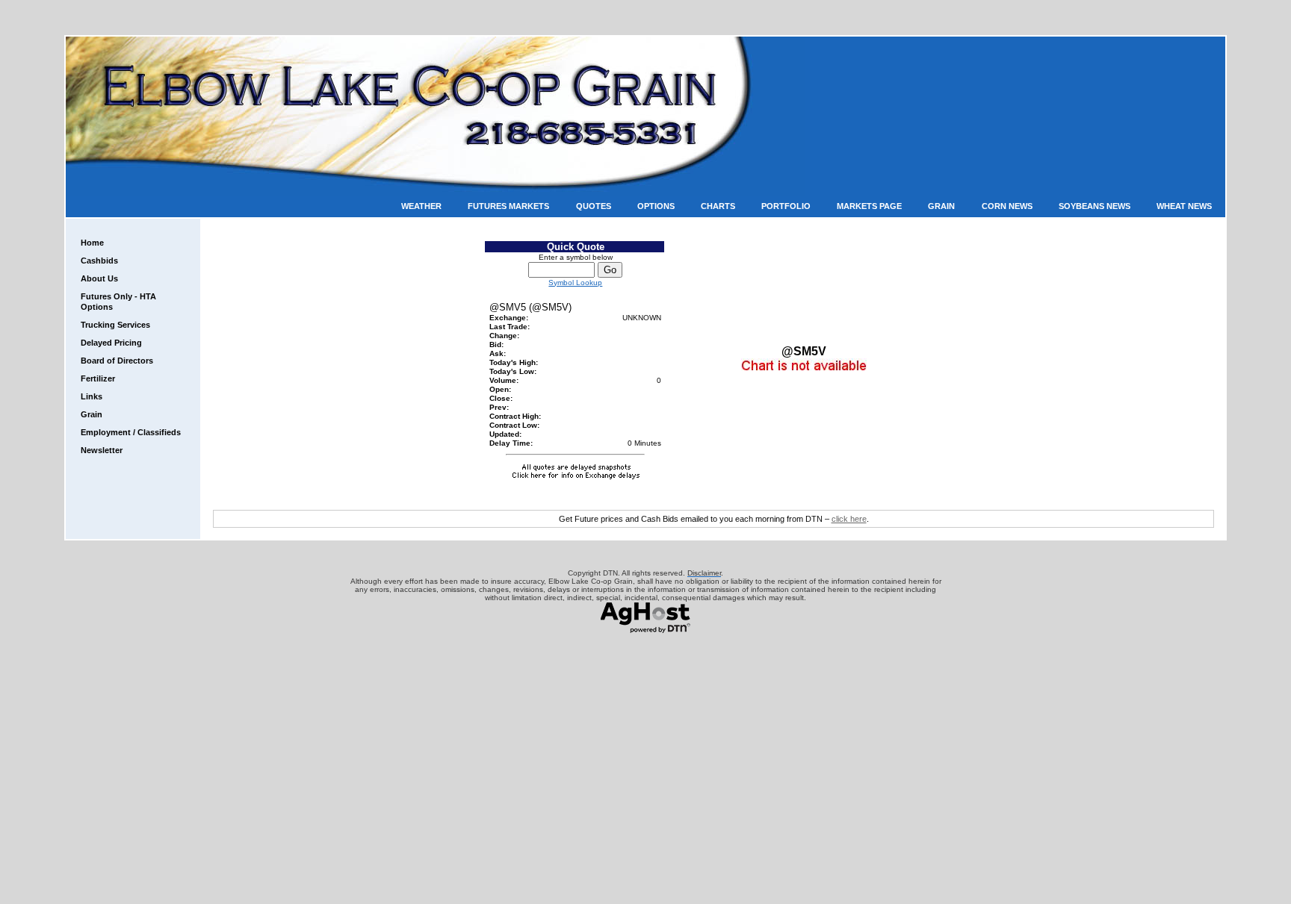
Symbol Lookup (575, 282)
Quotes (593, 206)
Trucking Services (115, 324)
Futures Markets (508, 206)
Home (92, 242)
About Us (99, 278)
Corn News (1007, 206)
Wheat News (1184, 206)
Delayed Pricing (111, 342)
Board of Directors (117, 360)
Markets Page (869, 206)
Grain (941, 206)
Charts (718, 206)
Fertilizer (98, 378)
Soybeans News (1094, 206)
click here (849, 518)
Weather (421, 206)
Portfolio (786, 206)
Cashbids (99, 260)
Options (656, 206)
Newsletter (102, 450)
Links (91, 396)
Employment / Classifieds (131, 432)
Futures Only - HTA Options (118, 301)
